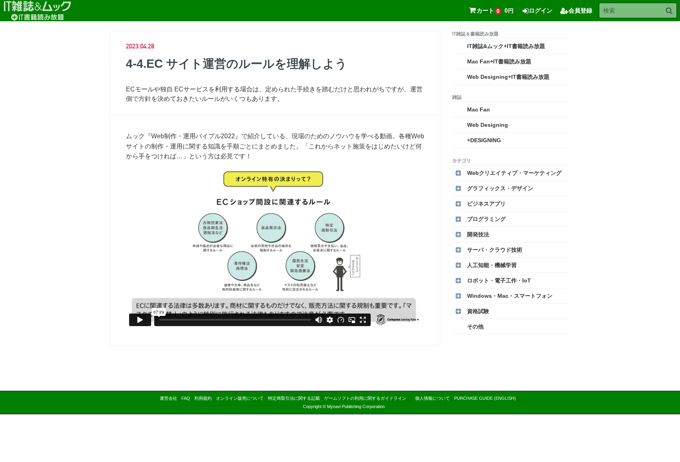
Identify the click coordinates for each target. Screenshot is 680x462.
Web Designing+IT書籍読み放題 (508, 77)
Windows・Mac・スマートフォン (509, 296)
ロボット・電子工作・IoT (499, 280)
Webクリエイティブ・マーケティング (514, 173)
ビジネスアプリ (486, 203)
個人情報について (432, 398)
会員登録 (580, 10)
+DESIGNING (484, 140)
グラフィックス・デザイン (500, 188)
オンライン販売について (240, 398)
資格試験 (478, 311)
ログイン (540, 10)
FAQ (185, 398)
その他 (475, 326)
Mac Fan (478, 109)
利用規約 (203, 398)
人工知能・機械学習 (492, 265)
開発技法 (478, 234)
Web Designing (487, 125)
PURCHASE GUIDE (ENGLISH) (485, 398)
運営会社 (168, 398)
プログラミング (486, 219)
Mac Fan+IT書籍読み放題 (499, 61)
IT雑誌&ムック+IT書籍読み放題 (506, 46)
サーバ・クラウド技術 (494, 250)
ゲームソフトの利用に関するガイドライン (365, 398)
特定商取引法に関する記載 (294, 398)
